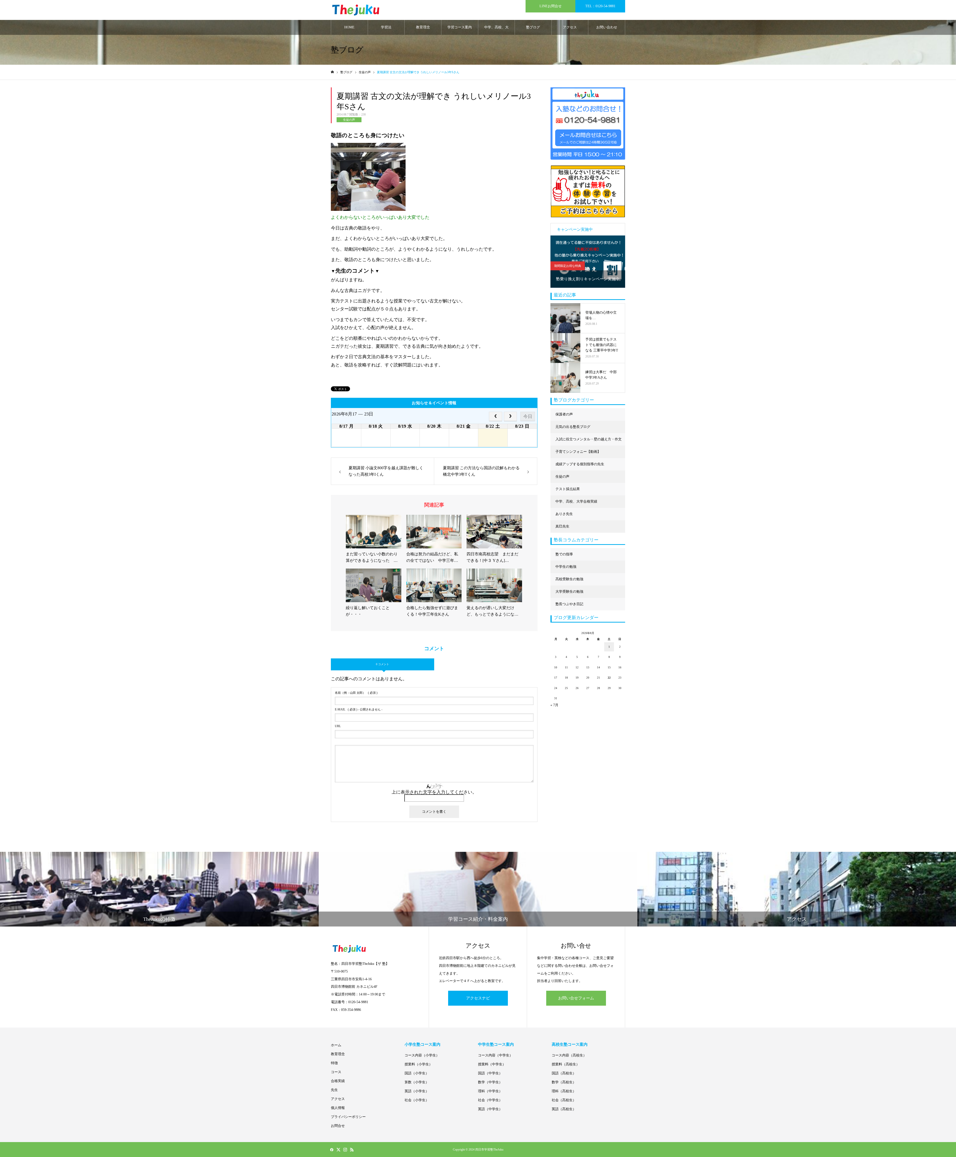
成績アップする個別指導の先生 (579, 464)
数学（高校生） (564, 1082)
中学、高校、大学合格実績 (496, 30)
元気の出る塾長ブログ (572, 427)
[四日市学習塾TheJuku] (356, 10)
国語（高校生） (564, 1073)
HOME (349, 27)
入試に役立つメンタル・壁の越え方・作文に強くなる (588, 441)
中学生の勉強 (565, 567)
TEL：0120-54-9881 (600, 6)
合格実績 (338, 1081)
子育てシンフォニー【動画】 (578, 452)
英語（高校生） (564, 1109)
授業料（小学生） (418, 1064)
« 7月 (554, 705)
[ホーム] (332, 72)
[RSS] (351, 1149)
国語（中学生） (490, 1073)
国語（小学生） (417, 1073)
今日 (527, 416)
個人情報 (338, 1108)
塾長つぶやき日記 (569, 604)
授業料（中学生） (492, 1064)
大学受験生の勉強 (569, 591)
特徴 (334, 1063)
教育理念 (423, 27)
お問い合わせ (606, 27)
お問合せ (338, 1126)
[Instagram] (345, 1149)
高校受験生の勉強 (569, 579)
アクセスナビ (478, 998)
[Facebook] (331, 1149)
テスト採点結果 (567, 489)
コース (336, 1072)
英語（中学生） (490, 1109)
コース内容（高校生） (569, 1055)
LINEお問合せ (550, 6)
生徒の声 (349, 119)
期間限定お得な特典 (567, 266)
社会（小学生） (417, 1100)
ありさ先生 (564, 514)
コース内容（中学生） (495, 1055)
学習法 (386, 27)
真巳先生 (562, 526)
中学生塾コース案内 (496, 1044)
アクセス (570, 27)
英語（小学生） (417, 1091)
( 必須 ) (356, 692)
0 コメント (382, 664)
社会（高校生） (564, 1100)
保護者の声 (564, 414)
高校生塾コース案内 (570, 1044)
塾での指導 (564, 554)
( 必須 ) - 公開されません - (358, 709)
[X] (338, 1149)
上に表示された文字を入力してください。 (434, 792)
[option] (587, 261)
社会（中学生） (490, 1100)
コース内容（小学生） (422, 1055)
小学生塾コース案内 (422, 1044)
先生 (334, 1090)
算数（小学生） (417, 1082)
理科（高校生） (564, 1091)
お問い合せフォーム (576, 998)
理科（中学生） (490, 1091)
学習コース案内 (459, 27)
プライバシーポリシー (348, 1117)
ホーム (336, 1045)
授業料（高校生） (566, 1064)
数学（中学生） (490, 1082)
